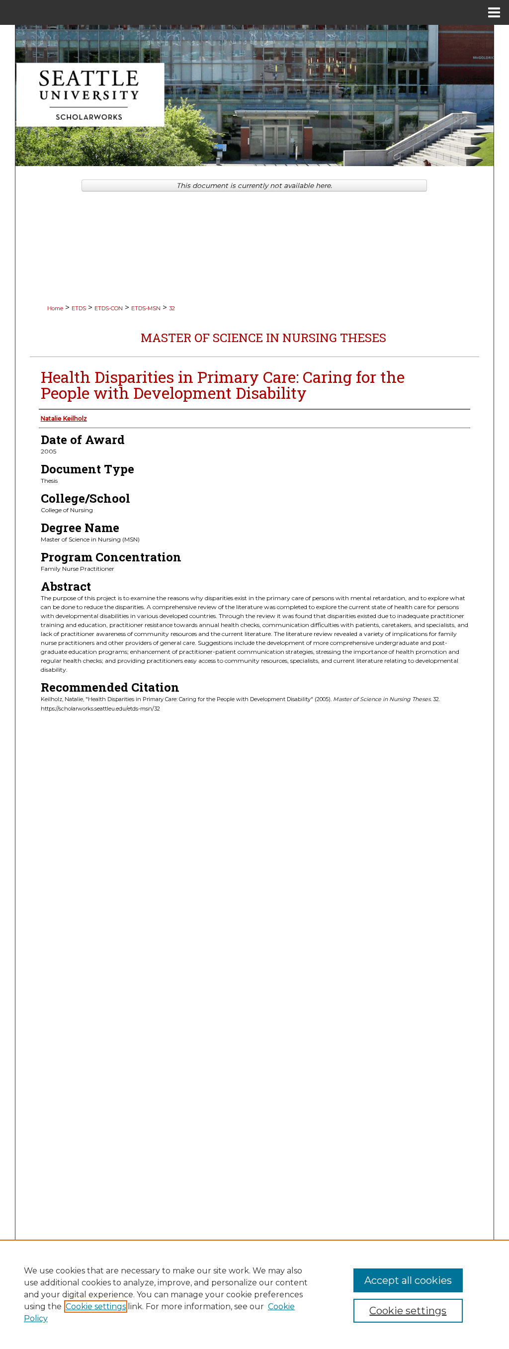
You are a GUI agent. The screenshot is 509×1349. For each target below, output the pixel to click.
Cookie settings (96, 1306)
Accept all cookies (408, 1280)
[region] (254, 1294)
